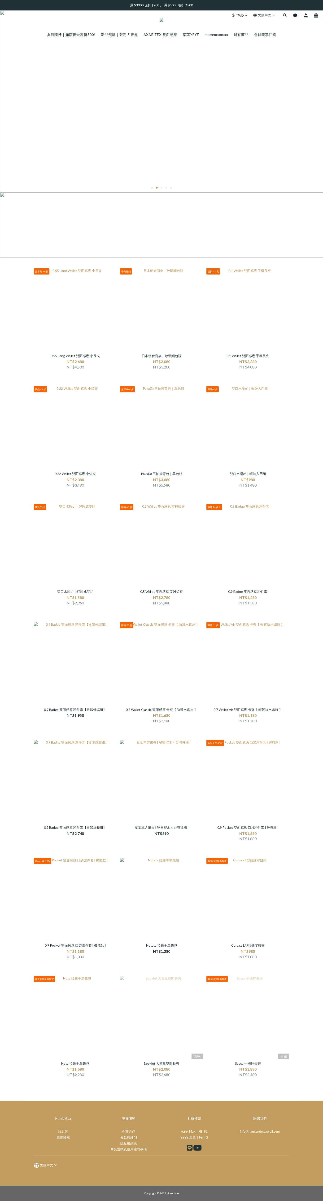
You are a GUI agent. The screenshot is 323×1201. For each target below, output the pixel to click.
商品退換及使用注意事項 (128, 1149)
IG (206, 1131)
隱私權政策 (128, 1143)
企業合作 (128, 1131)
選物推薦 (63, 1137)
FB (200, 1131)
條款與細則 (128, 1137)
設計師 (63, 1131)
